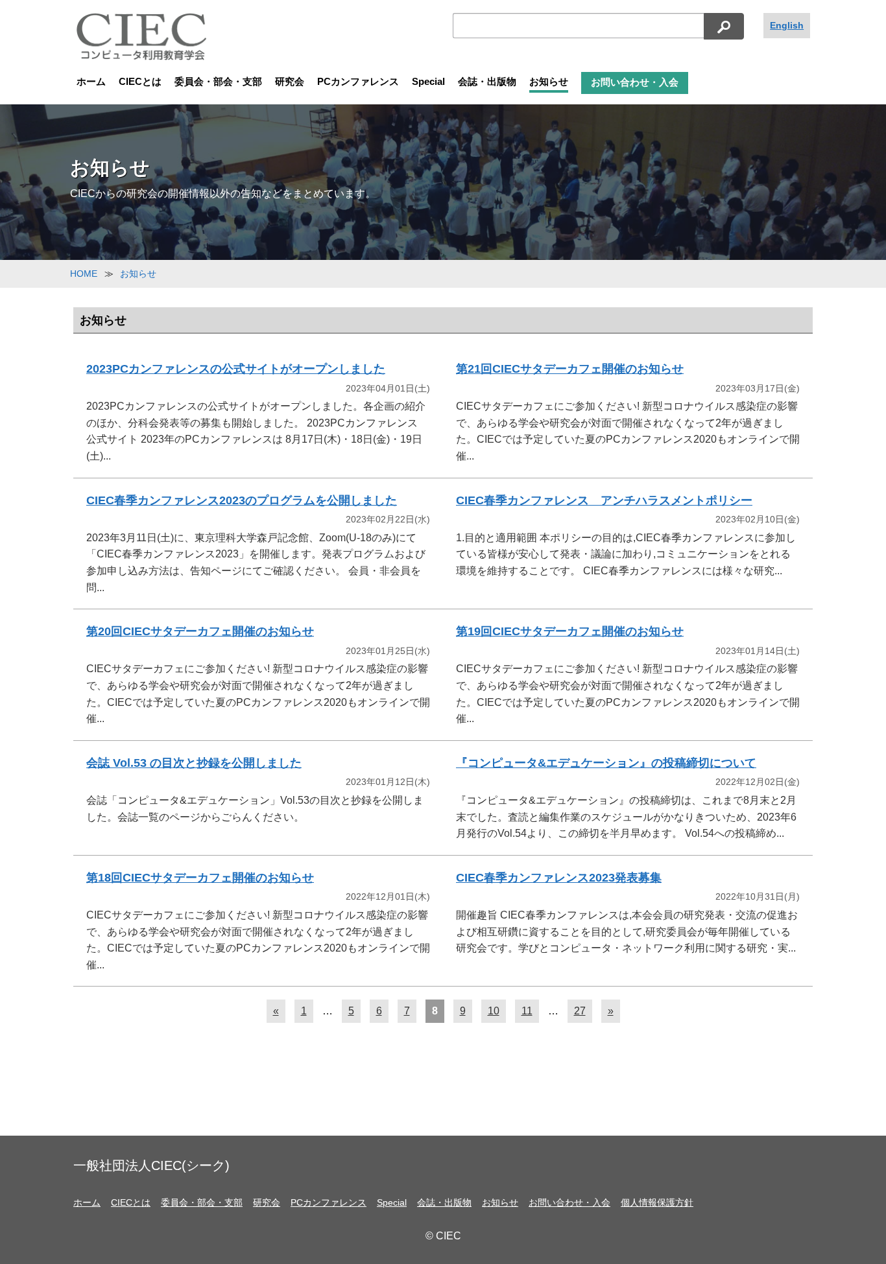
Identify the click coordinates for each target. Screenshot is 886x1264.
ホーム (91, 81)
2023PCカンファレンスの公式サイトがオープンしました (235, 368)
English (787, 25)
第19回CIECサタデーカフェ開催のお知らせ (570, 631)
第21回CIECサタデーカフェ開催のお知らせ (570, 368)
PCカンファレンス (358, 81)
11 (527, 1010)
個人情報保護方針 (657, 1202)
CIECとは (140, 81)
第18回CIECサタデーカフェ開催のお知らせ (200, 877)
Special (428, 81)
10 (493, 1010)
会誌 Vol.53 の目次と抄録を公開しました (194, 762)
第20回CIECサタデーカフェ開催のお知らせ (200, 631)
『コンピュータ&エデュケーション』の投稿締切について (606, 762)
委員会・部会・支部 (218, 81)
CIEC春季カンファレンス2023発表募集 (559, 877)
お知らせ (548, 81)
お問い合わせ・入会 (634, 82)
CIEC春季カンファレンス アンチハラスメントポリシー (604, 500)
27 (580, 1010)
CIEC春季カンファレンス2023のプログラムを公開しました (241, 500)
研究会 (289, 81)
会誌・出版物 (487, 81)
